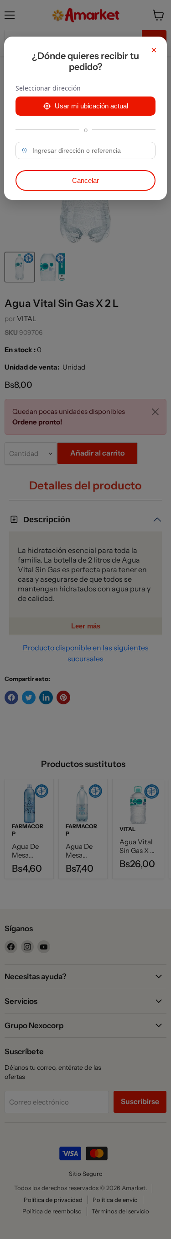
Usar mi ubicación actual (91, 106)
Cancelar (85, 180)
